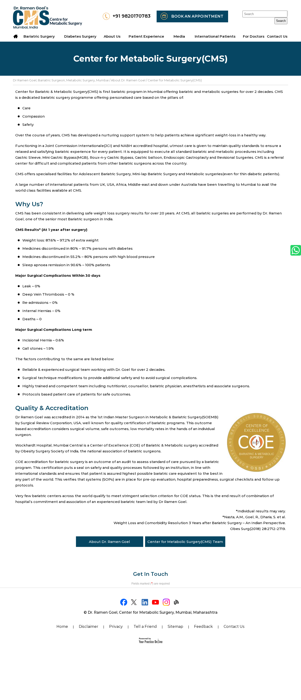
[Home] (15, 36)
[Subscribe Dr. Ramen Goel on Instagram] (166, 602)
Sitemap (175, 626)
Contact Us (234, 626)
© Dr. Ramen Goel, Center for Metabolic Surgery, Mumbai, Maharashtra (151, 612)
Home (62, 626)
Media (179, 36)
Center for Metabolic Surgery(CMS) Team (185, 541)
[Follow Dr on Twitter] (135, 602)
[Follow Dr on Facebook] (124, 602)
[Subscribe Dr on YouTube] (156, 602)
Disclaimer (88, 626)
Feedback (203, 626)
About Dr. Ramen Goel (128, 80)
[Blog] (177, 602)
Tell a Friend (145, 626)
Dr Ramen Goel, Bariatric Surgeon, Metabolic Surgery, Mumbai (61, 80)
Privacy (116, 626)
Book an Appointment (197, 16)
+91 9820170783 (131, 16)
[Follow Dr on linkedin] (145, 602)
